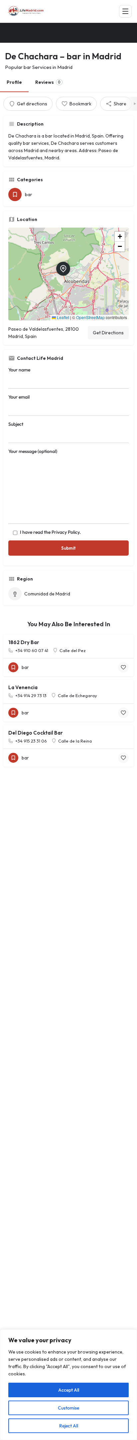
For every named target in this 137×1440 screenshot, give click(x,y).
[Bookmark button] (123, 667)
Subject (15, 424)
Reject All (68, 1426)
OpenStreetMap (90, 317)
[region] (68, 1384)
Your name (19, 370)
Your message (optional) (32, 451)
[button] (68, 274)
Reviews (48, 82)
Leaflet (62, 317)
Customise (68, 1408)
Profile (14, 82)
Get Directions (108, 333)
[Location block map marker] (63, 269)
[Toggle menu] (125, 11)
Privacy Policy (65, 532)
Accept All (68, 1390)
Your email (19, 397)
